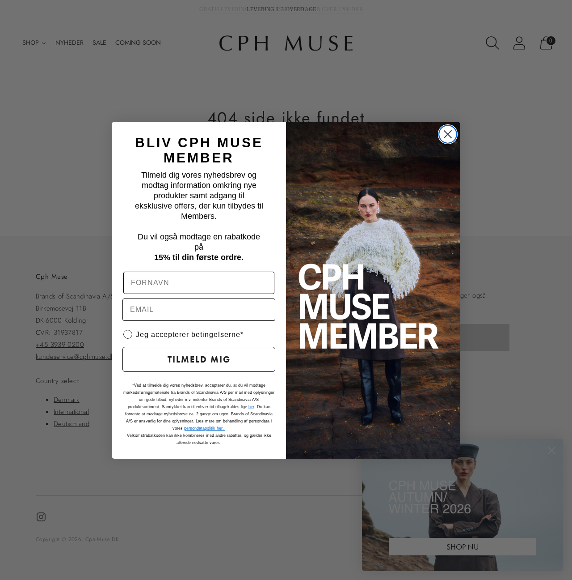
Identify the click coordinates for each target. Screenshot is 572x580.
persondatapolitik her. (204, 428)
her (251, 407)
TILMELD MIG (199, 359)
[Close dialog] (448, 134)
